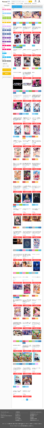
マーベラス (24, 234)
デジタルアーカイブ (7, 20)
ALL (17, 6)
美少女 (4, 43)
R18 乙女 (4, 18)
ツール (4, 51)
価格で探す (5, 63)
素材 (4, 55)
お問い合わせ (18, 415)
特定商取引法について (34, 414)
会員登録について (19, 420)
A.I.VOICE (24, 211)
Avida (33, 75)
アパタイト (33, 188)
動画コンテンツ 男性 (7, 39)
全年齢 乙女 (4, 17)
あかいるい (14, 279)
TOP (13, 8)
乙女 (4, 7)
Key (23, 52)
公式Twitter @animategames (6, 415)
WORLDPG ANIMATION (16, 188)
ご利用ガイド (18, 414)
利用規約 (32, 417)
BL (3, 11)
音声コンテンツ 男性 (7, 32)
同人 (4, 15)
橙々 (32, 279)
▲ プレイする (27, 32)
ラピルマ (14, 29)
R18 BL (9, 18)
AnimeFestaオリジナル (26, 143)
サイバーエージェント (16, 97)
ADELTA (14, 52)
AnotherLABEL (34, 97)
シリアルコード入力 (6, 69)
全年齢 (4, 9)
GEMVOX (33, 211)
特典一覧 (6, 73)
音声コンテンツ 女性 (7, 28)
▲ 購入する (17, 32)
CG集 (4, 47)
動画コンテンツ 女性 (7, 36)
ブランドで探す (6, 66)
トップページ (3, 414)
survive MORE (34, 143)
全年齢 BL (9, 17)
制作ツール (4, 53)
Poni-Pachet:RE (15, 347)
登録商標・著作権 (34, 418)
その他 (4, 59)
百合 (4, 24)
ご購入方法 (18, 417)
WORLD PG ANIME (25, 75)
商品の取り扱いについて (35, 420)
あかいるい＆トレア (25, 279)
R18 (8, 9)
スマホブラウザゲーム (37, 6)
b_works (24, 120)
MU (13, 302)
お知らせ (2, 417)
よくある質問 (18, 418)
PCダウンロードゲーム (27, 6)
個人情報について (34, 415)
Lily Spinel (33, 370)
